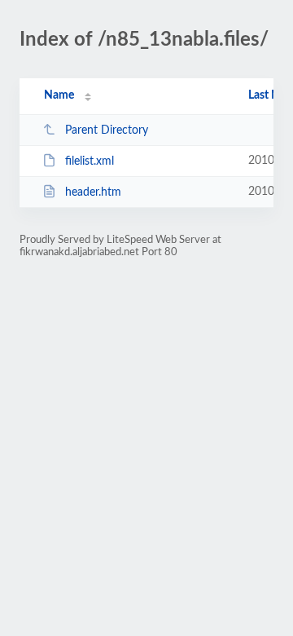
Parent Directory (106, 130)
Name (59, 95)
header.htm (93, 192)
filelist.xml (89, 161)
